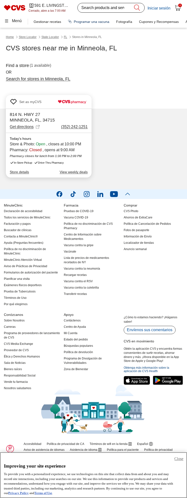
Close (178, 459)
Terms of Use (43, 493)
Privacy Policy (18, 493)
